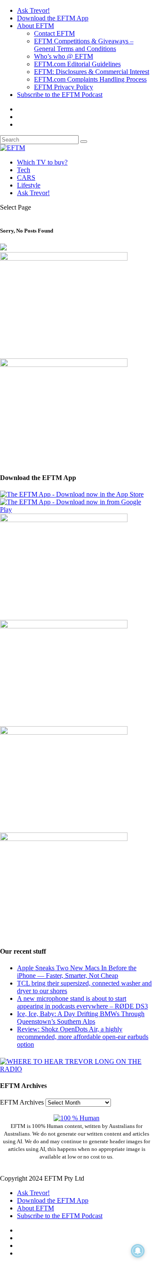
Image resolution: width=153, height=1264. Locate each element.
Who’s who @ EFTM (63, 56)
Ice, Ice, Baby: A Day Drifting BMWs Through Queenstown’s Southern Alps (80, 1017)
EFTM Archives (22, 1102)
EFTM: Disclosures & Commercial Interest (91, 71)
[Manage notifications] (137, 1251)
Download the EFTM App (52, 18)
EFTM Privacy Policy (63, 87)
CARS (26, 177)
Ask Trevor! (33, 10)
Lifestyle (28, 185)
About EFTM (35, 25)
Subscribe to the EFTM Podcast (59, 94)
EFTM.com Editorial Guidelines (77, 64)
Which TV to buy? (42, 162)
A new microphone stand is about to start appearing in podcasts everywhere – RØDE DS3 (82, 1002)
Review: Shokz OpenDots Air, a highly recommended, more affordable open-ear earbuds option (82, 1036)
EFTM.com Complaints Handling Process (90, 79)
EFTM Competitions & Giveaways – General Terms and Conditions (83, 44)
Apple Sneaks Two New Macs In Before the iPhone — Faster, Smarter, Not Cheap (76, 971)
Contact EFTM (54, 33)
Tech (23, 169)
